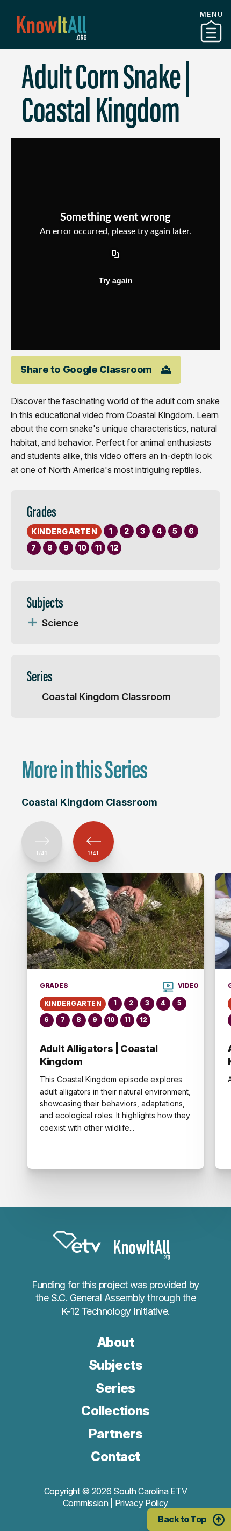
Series (115, 1388)
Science (60, 623)
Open (32, 623)
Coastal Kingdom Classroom (106, 696)
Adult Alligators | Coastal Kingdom (99, 1055)
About (115, 1342)
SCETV (77, 1242)
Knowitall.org (51, 28)
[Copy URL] (115, 254)
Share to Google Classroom (86, 369)
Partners (115, 44)
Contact (115, 1456)
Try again (116, 280)
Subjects (115, 1365)
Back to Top (182, 1519)
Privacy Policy (142, 1503)
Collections (115, 1411)
